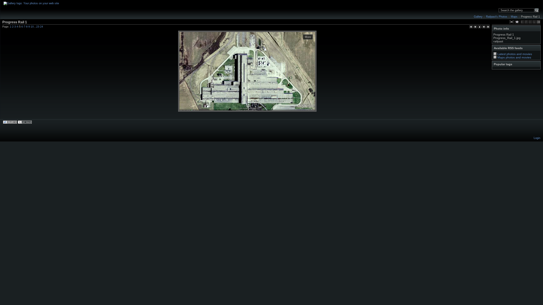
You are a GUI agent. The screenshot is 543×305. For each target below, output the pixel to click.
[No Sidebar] (530, 22)
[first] (471, 27)
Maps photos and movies (514, 57)
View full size (511, 22)
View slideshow (517, 22)
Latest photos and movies (514, 54)
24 (41, 26)
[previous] (475, 27)
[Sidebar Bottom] (534, 22)
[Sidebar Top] (526, 22)
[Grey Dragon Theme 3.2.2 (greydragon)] (25, 122)
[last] (488, 27)
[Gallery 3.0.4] (10, 122)
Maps (514, 16)
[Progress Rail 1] (247, 71)
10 (32, 26)
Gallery (478, 16)
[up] (479, 27)
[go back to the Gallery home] (31, 3)
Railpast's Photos (496, 16)
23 (37, 26)
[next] (484, 27)
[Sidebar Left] (522, 22)
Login (537, 138)
